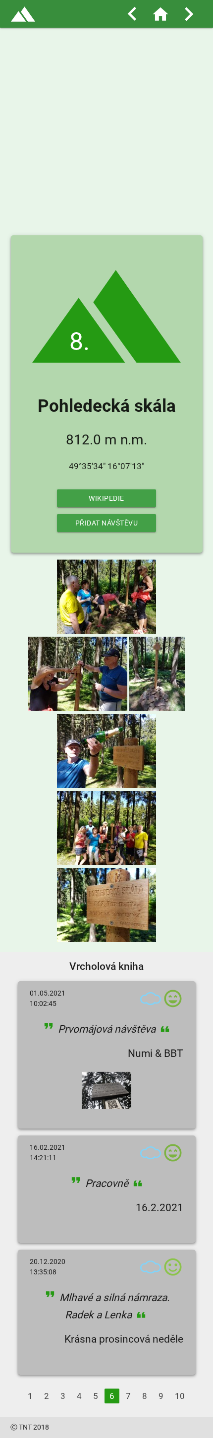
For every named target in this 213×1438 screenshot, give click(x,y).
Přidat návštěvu (106, 523)
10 (180, 1396)
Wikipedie (106, 498)
